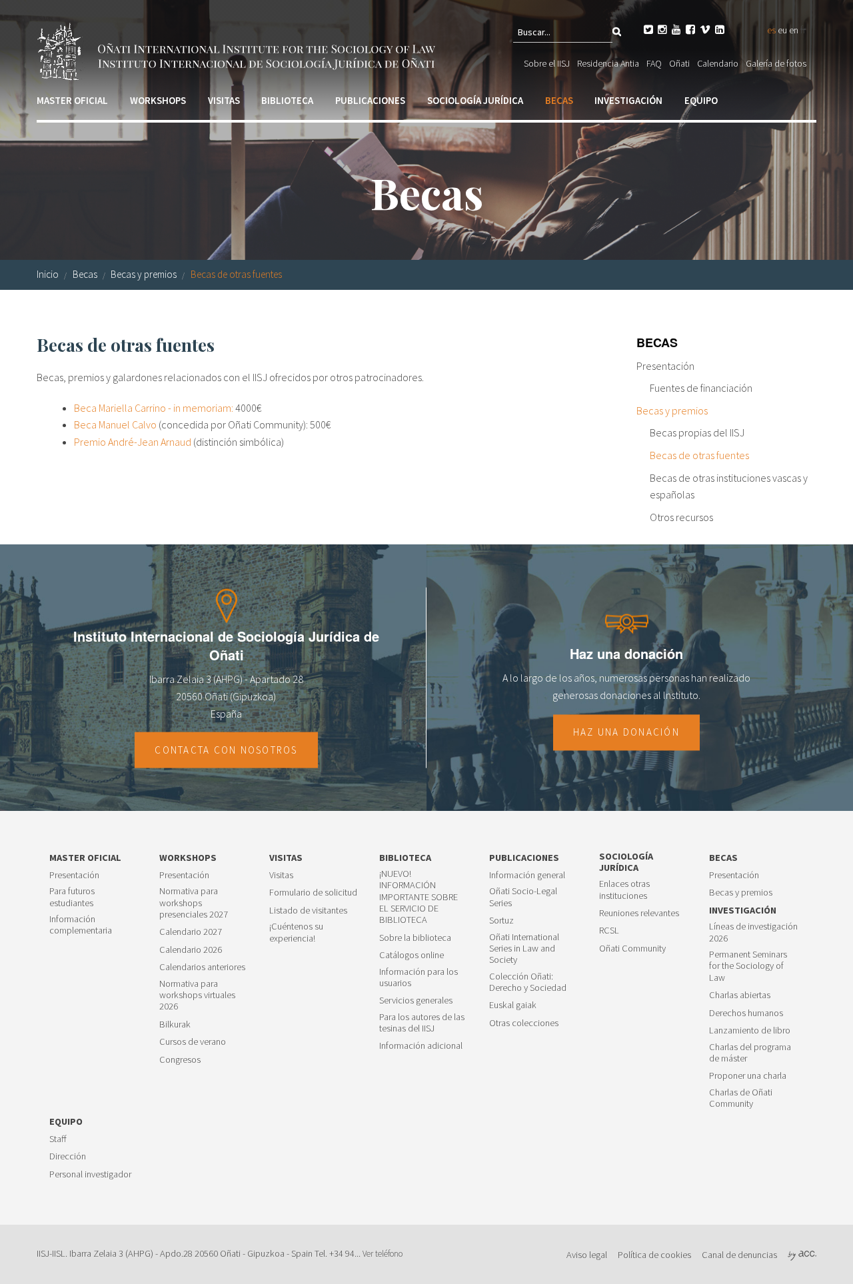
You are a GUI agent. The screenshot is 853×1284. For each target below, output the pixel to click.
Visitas (224, 100)
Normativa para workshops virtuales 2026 (197, 995)
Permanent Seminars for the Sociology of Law (748, 966)
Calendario (717, 63)
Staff (58, 1139)
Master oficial (72, 100)
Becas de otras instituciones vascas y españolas (729, 486)
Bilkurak (175, 1024)
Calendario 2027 (190, 932)
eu (782, 30)
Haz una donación (626, 732)
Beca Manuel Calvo (115, 424)
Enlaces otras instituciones (624, 889)
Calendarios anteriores (202, 967)
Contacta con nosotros (226, 750)
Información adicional (420, 1045)
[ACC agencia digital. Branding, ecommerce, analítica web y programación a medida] (802, 1255)
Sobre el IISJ (547, 63)
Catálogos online (411, 955)
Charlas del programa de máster (750, 1052)
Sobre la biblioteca (415, 938)
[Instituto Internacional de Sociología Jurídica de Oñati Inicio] (238, 50)
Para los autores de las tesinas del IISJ (421, 1022)
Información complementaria (80, 925)
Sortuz (501, 920)
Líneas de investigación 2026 (753, 932)
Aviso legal (586, 1255)
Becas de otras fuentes (236, 274)
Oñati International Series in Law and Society (524, 949)
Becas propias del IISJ (697, 432)
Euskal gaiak (512, 1005)
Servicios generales (415, 1000)
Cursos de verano (192, 1041)
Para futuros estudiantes (72, 897)
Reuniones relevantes (639, 913)
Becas (559, 100)
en (793, 30)
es (771, 30)
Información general (527, 875)
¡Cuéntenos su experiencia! (296, 932)
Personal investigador (90, 1174)
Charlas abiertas (739, 995)
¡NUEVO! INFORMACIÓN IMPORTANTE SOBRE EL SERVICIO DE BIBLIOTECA (418, 897)
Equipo (701, 100)
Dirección (67, 1156)
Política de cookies (654, 1255)
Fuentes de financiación (701, 387)
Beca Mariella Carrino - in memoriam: (153, 407)
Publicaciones (370, 100)
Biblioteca (287, 100)
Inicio (48, 274)
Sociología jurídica (475, 100)
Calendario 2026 (190, 950)
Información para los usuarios (418, 977)
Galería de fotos (776, 63)
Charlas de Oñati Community (740, 1098)
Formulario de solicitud (313, 892)
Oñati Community (632, 948)
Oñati (679, 63)
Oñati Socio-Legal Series (523, 897)
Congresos (180, 1059)
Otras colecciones (523, 1023)
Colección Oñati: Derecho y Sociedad (527, 982)
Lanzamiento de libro (749, 1030)
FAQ (654, 63)
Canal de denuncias (739, 1255)
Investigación (628, 100)
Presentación (665, 365)
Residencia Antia (608, 63)
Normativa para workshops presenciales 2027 (193, 903)
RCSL (609, 930)
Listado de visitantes (308, 910)
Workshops (158, 100)
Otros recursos (681, 517)
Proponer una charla (747, 1075)
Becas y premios (144, 274)
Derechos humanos (746, 1013)
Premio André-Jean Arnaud (132, 441)
